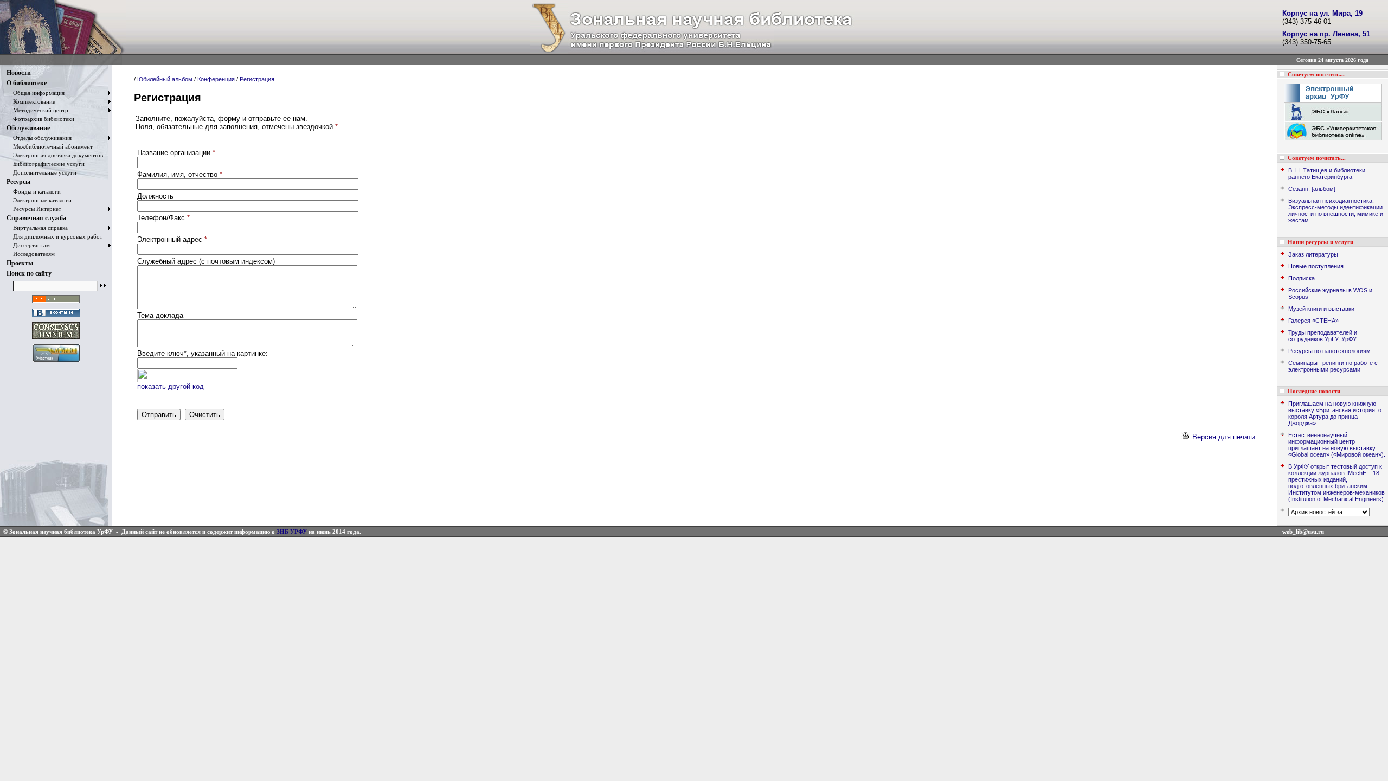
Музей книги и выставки (1321, 308)
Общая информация (36, 92)
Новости (19, 72)
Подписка (1301, 278)
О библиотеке (27, 83)
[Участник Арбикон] (56, 362)
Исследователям (31, 254)
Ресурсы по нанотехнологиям (1329, 351)
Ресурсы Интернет (34, 209)
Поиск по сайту (29, 273)
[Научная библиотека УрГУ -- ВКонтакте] (56, 317)
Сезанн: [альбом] (1311, 188)
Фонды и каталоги (34, 191)
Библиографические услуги (46, 164)
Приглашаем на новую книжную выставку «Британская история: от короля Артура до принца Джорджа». (1336, 413)
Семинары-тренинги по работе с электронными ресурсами (1333, 366)
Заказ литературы (1313, 254)
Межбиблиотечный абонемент (50, 146)
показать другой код (170, 386)
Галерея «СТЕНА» (1313, 320)
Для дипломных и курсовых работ (54, 236)
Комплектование (31, 101)
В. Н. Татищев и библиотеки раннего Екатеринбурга (1326, 173)
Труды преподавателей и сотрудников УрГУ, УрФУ (1322, 335)
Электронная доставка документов (55, 155)
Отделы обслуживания (39, 138)
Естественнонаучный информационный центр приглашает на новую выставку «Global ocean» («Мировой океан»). (1336, 445)
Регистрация (257, 79)
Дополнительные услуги (41, 172)
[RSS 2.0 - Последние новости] (56, 303)
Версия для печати (1222, 437)
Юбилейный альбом (164, 79)
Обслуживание (28, 128)
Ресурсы (18, 181)
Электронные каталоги (39, 200)
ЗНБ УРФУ (292, 531)
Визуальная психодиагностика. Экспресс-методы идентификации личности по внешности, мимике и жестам (1335, 210)
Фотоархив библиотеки (40, 119)
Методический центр (37, 110)
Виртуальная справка (37, 228)
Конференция (216, 79)
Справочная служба (36, 218)
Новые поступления (1316, 266)
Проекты (20, 263)
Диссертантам (28, 245)
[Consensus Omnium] (56, 339)
